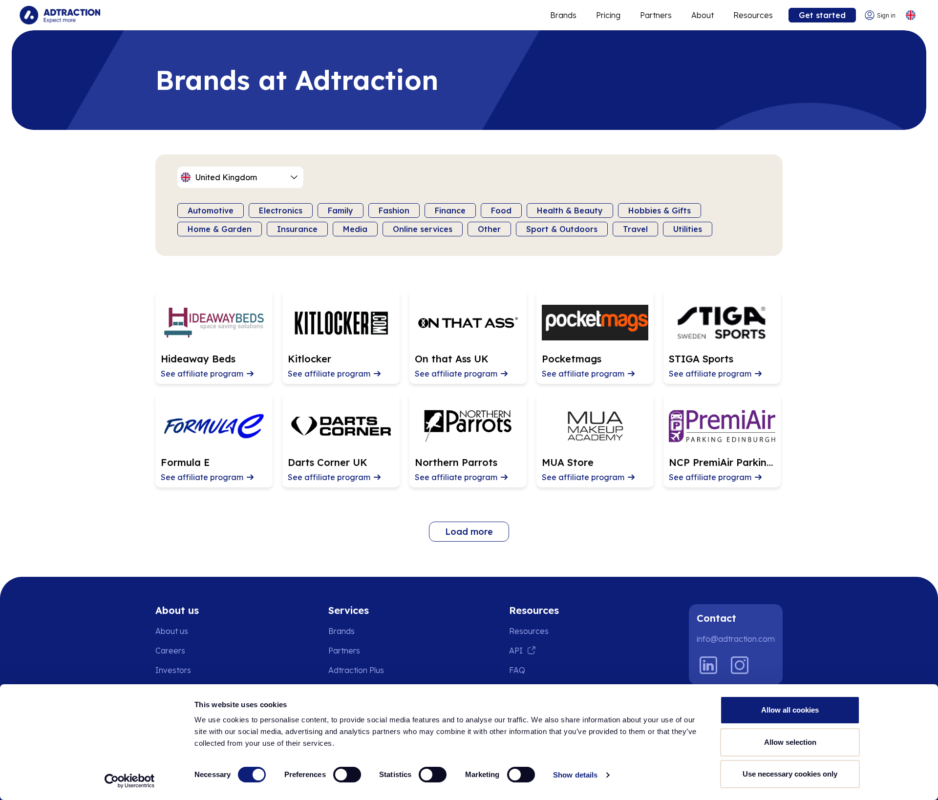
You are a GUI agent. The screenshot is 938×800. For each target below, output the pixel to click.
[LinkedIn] (708, 665)
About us (171, 631)
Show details (575, 775)
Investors (173, 670)
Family (340, 210)
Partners (656, 15)
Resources (753, 15)
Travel (635, 229)
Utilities (687, 229)
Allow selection (790, 742)
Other (489, 229)
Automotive (211, 210)
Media (355, 229)
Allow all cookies (790, 710)
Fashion (394, 210)
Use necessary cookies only (790, 774)
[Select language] (910, 15)
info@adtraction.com (736, 639)
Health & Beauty (570, 210)
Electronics (280, 210)
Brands (563, 15)
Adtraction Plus (356, 670)
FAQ (517, 670)
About (702, 15)
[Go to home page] (60, 15)
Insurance (297, 229)
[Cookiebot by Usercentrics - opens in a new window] (129, 781)
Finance (450, 210)
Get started (822, 15)
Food (501, 210)
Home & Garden (220, 229)
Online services (422, 229)
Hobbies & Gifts (659, 210)
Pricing (608, 15)
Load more (469, 531)
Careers (170, 650)
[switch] (347, 774)
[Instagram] (739, 665)
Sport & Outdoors (561, 229)
